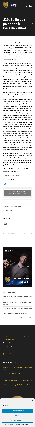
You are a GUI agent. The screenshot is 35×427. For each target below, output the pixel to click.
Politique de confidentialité (22, 424)
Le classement (8, 210)
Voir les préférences (17, 420)
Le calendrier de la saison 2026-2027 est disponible (17, 308)
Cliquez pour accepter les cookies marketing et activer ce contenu (17, 192)
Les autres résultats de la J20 (12, 206)
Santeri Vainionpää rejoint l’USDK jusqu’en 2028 (16, 313)
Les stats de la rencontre (11, 175)
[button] (32, 400)
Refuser (17, 415)
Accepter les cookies (17, 410)
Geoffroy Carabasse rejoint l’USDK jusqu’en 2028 (17, 318)
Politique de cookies (10, 424)
